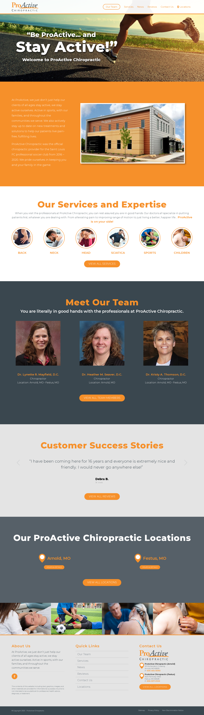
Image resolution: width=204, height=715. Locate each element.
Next (185, 462)
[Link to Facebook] (190, 710)
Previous (18, 462)
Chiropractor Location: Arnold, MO (102, 378)
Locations (83, 686)
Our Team (84, 654)
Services (82, 660)
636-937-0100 (153, 681)
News (81, 667)
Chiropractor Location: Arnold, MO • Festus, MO (38, 378)
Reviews (83, 673)
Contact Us (84, 680)
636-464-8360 (154, 671)
